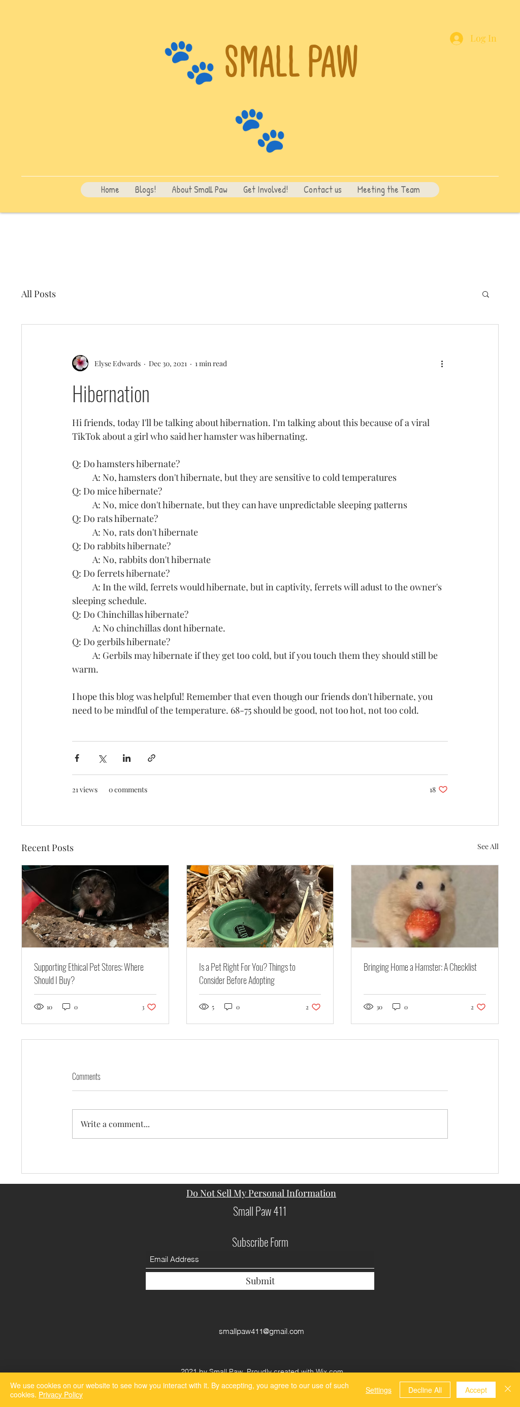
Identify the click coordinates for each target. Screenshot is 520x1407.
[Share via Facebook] (77, 758)
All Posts (38, 294)
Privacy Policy (61, 1394)
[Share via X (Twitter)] (102, 758)
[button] (486, 294)
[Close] (508, 1390)
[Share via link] (151, 758)
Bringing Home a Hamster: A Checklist (420, 966)
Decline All (425, 1390)
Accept (476, 1390)
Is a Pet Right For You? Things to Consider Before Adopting (247, 973)
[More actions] (442, 363)
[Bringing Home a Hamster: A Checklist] (424, 906)
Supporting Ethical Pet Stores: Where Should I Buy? (89, 973)
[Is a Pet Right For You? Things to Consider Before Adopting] (260, 906)
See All (488, 846)
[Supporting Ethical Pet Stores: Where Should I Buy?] (95, 906)
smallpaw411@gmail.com (261, 1331)
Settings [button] (379, 1390)
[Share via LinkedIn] (127, 758)
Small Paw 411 (260, 1211)
